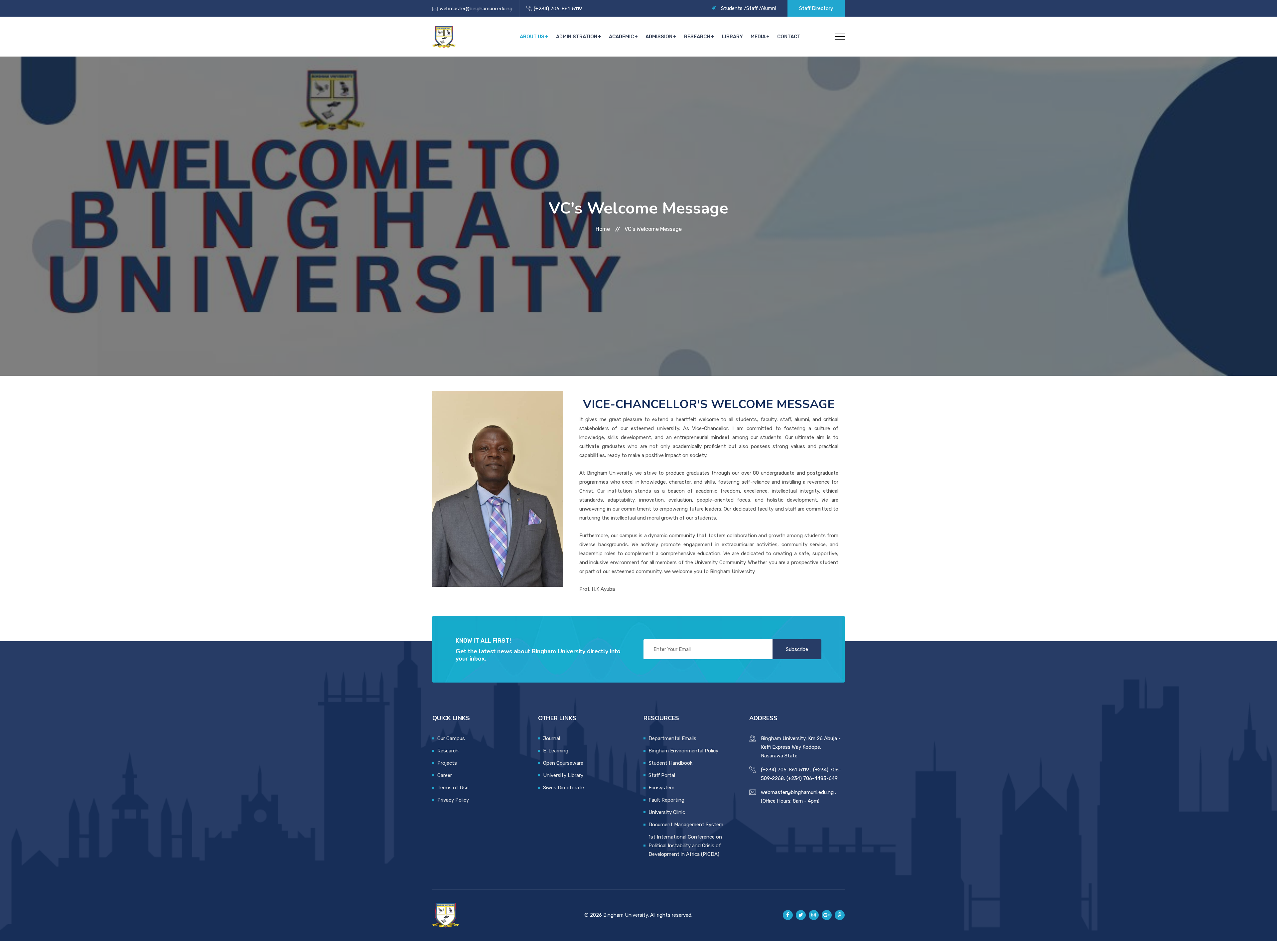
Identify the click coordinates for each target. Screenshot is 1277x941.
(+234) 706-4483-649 (812, 778)
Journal (551, 738)
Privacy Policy (453, 800)
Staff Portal (661, 775)
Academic (621, 37)
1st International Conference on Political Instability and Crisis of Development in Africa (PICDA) (685, 845)
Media (758, 37)
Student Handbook (670, 763)
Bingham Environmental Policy (683, 751)
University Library (563, 775)
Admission (658, 37)
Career (444, 775)
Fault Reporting (666, 800)
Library (732, 37)
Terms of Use (453, 788)
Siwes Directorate (563, 788)
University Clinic (666, 812)
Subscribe (797, 649)
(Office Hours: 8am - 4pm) (790, 801)
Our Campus (451, 738)
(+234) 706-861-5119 (558, 9)
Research (697, 37)
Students (732, 8)
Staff (752, 8)
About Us (532, 37)
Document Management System (685, 825)
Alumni (768, 8)
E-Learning (555, 751)
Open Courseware (563, 763)
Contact (788, 37)
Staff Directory (816, 8)
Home (603, 229)
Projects (447, 763)
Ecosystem (661, 788)
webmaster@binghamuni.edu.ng (476, 9)
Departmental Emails (672, 738)
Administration (576, 37)
